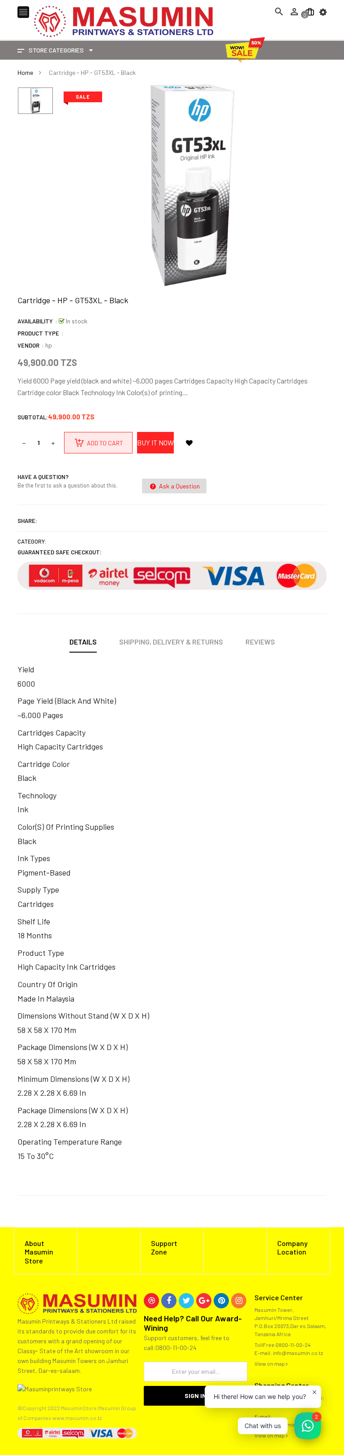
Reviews (260, 641)
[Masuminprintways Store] (77, 1303)
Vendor (28, 345)
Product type (38, 333)
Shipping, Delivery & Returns (171, 641)
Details (83, 641)
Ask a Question (179, 486)
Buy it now (155, 442)
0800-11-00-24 (292, 1345)
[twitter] (186, 1300)
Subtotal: (32, 417)
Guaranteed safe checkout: (59, 552)
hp (48, 345)
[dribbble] (151, 1300)
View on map (270, 1363)
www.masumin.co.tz (77, 1418)
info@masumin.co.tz (298, 1353)
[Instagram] (238, 1300)
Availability (35, 321)
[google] (203, 1300)
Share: (27, 520)
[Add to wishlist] (189, 442)
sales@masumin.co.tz (281, 1424)
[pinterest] (221, 1300)
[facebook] (168, 1300)
